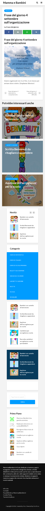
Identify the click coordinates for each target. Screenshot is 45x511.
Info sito (6, 489)
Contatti (5, 491)
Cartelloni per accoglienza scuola (26, 332)
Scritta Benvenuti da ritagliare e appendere (27, 227)
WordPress (36, 506)
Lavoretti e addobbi (11, 111)
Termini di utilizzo (8, 497)
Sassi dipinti (20, 447)
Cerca (23, 402)
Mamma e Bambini (14, 2)
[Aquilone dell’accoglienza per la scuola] (22, 190)
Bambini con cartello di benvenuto (27, 218)
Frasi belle (8, 10)
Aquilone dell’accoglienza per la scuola (27, 236)
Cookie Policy (7, 495)
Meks (24, 506)
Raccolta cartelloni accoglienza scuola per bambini (26, 341)
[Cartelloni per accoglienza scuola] (14, 333)
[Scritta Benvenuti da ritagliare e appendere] (22, 156)
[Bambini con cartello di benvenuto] (22, 123)
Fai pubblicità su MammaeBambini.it (14, 493)
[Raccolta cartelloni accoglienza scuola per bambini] (14, 341)
